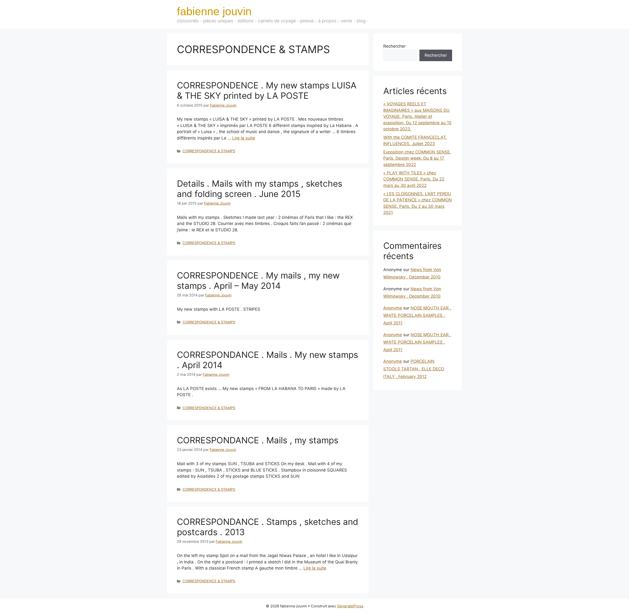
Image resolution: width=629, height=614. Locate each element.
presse (307, 20)
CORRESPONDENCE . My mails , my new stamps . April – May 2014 (258, 280)
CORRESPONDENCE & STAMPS (209, 151)
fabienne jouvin (214, 11)
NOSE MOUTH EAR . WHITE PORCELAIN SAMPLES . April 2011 (417, 315)
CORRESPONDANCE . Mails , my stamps (257, 440)
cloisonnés (188, 20)
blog (361, 20)
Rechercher (394, 46)
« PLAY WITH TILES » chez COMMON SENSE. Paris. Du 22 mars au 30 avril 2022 (413, 179)
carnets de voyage (277, 20)
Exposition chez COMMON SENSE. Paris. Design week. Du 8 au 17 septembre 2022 (417, 158)
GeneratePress (350, 606)
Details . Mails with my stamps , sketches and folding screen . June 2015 (259, 188)
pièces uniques (218, 20)
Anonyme (392, 308)
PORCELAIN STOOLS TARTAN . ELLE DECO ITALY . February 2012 (413, 369)
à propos (327, 20)
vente (346, 20)
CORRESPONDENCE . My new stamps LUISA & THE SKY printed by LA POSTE (267, 90)
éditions (246, 20)
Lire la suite (243, 138)
